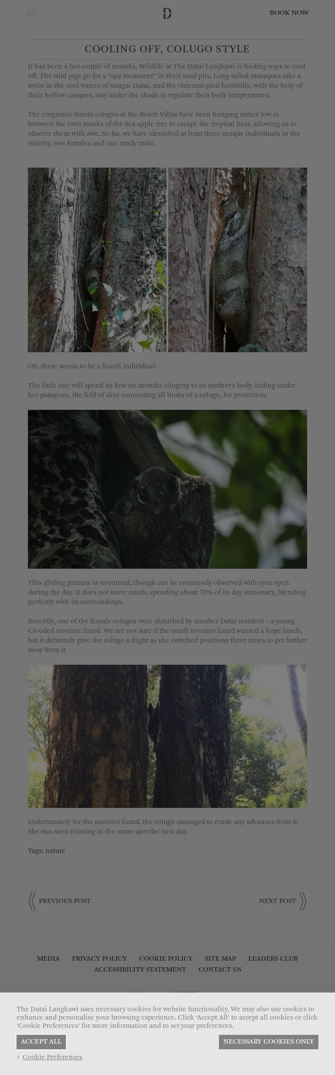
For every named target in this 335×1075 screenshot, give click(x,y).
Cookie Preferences (52, 1057)
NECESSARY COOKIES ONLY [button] (268, 1041)
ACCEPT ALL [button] (41, 1041)
